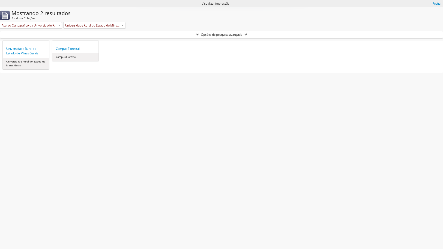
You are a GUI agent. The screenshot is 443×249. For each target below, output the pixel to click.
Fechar (437, 3)
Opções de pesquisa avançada (221, 35)
